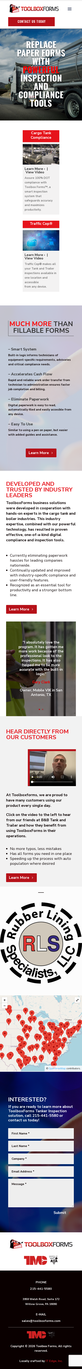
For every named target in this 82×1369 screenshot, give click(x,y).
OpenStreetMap (57, 1068)
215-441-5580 (41, 1289)
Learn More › (35, 168)
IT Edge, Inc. (54, 1361)
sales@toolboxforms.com (41, 1321)
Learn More (38, 452)
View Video (35, 172)
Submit (60, 1212)
